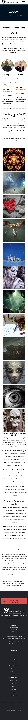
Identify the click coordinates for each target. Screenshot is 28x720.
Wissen (13, 15)
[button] (23, 2)
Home (7, 15)
